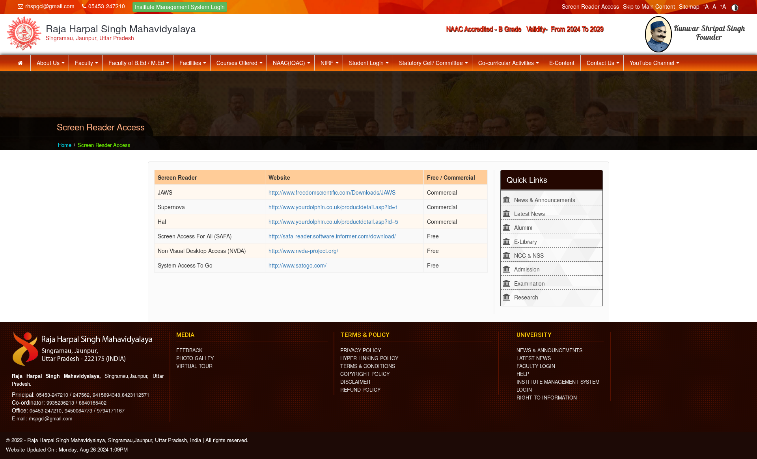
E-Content (561, 63)
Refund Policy (360, 389)
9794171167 (111, 410)
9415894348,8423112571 (121, 394)
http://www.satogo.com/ (297, 265)
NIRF (327, 63)
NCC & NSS (529, 255)
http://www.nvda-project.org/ (303, 251)
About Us (48, 63)
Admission (527, 269)
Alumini (523, 227)
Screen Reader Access (590, 6)
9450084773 (78, 410)
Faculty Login (535, 366)
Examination (529, 283)
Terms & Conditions (367, 366)
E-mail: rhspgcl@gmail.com (42, 418)
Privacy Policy (360, 350)
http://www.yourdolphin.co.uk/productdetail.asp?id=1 (333, 207)
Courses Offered (236, 63)
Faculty (84, 63)
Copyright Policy (365, 373)
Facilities (190, 63)
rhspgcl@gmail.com (50, 6)
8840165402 (92, 402)
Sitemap (689, 6)
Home (64, 145)
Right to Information (546, 397)
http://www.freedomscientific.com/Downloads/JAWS (331, 192)
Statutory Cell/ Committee (431, 63)
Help (522, 373)
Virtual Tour (194, 366)
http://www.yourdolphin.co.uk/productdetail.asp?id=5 (333, 221)
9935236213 (60, 402)
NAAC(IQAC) (289, 63)
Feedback (189, 350)
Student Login (366, 63)
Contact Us (600, 63)
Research (526, 297)
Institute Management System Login (180, 7)
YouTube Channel (652, 63)
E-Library (525, 241)
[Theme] (734, 7)
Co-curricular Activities (506, 63)
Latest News (529, 213)
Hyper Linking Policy (369, 358)
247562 (81, 394)
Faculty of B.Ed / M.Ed (136, 63)
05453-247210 (106, 6)
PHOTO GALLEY (195, 358)
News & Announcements (544, 200)
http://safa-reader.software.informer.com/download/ (332, 236)
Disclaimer (355, 381)
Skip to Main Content (649, 6)
